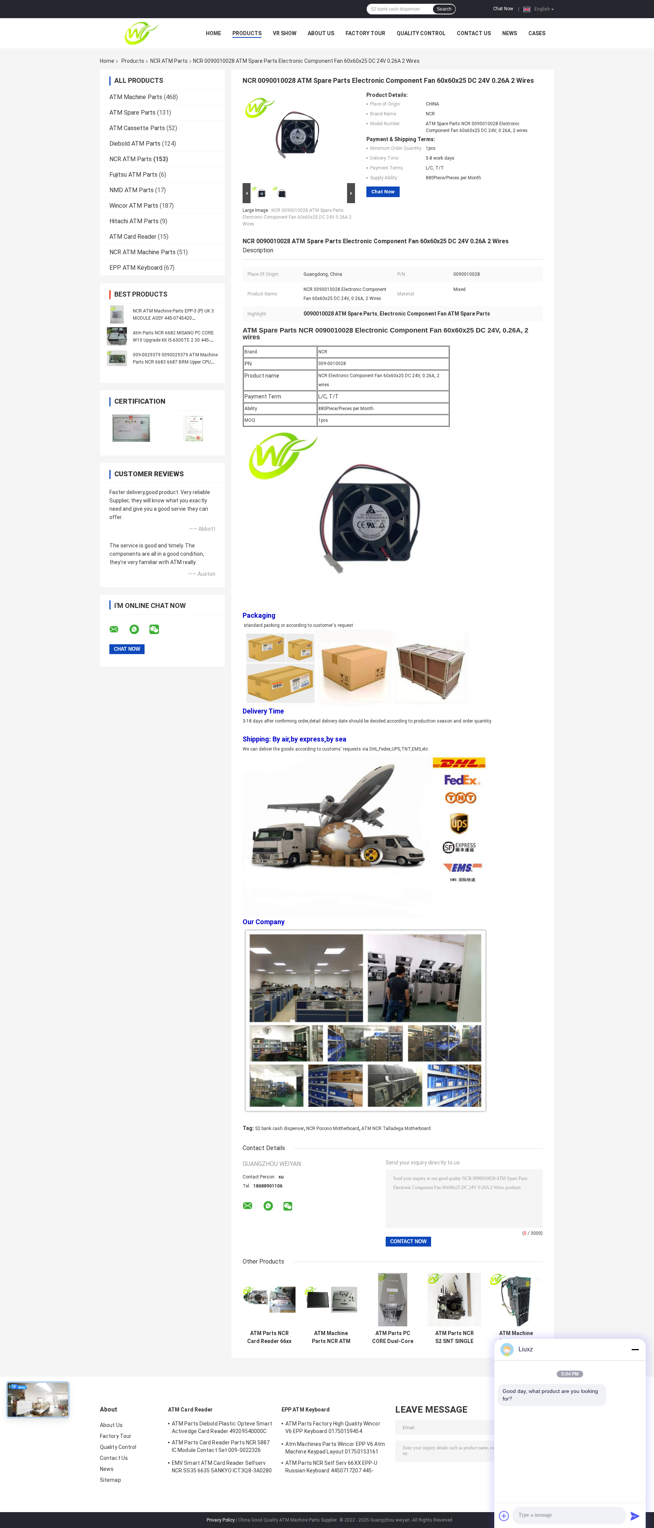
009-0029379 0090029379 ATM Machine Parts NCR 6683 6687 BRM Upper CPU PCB (175, 362)
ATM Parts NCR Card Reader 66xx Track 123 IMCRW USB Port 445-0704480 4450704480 (269, 1337)
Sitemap (110, 1480)
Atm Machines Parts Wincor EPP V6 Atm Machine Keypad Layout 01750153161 (335, 1448)
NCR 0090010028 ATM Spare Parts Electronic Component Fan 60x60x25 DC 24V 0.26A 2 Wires (297, 217)
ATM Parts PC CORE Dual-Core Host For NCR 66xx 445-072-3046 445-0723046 (393, 1337)
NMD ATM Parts (131, 190)
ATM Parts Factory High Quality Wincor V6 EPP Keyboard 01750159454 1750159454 (332, 1428)
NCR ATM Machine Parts (142, 252)
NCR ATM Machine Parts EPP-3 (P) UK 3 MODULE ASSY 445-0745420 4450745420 (173, 318)
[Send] (635, 1516)
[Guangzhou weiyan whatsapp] (138, 629)
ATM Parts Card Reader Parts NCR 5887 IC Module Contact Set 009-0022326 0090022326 (221, 1447)
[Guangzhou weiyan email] (118, 629)
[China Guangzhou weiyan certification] (131, 428)
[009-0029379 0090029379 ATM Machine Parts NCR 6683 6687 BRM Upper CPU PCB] (117, 358)
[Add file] (504, 1516)
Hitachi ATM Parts (134, 221)
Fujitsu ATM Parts (133, 174)
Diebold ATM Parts (134, 143)
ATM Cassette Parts (137, 128)
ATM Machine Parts (135, 97)
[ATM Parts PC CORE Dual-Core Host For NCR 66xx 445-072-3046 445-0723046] (392, 1299)
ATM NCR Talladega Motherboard (396, 1128)
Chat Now (503, 8)
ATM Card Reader (132, 236)
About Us (321, 33)
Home (213, 33)
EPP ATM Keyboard (135, 267)
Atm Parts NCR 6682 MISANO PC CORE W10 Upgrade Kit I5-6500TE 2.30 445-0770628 (173, 340)
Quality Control (421, 33)
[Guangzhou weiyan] (141, 33)
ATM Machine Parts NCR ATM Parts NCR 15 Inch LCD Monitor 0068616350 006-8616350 (330, 1337)
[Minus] (635, 1349)
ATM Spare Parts (132, 112)
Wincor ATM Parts (133, 205)
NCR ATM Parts (169, 61)
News (509, 33)
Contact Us (474, 33)
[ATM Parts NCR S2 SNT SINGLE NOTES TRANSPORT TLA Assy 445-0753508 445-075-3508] (454, 1299)
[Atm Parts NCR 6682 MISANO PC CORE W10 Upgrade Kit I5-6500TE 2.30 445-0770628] (117, 336)
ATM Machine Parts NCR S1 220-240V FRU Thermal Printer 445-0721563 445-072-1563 (516, 1337)
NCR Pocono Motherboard (332, 1128)
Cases (536, 33)
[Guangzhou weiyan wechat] (158, 629)
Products (247, 33)
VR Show (284, 33)
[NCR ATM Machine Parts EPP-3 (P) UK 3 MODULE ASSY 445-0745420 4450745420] (117, 314)
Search (444, 9)
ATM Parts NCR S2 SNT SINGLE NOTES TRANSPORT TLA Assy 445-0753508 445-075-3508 (454, 1337)
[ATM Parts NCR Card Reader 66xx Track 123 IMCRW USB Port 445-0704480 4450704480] (269, 1299)
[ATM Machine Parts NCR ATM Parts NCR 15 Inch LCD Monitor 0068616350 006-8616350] (331, 1299)
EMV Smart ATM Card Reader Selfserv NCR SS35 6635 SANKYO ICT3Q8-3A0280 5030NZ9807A (222, 1468)
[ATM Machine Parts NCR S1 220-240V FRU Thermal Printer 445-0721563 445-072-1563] (516, 1299)
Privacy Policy (221, 1520)
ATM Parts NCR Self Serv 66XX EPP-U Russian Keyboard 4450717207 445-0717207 (331, 1468)
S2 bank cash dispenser (279, 1128)
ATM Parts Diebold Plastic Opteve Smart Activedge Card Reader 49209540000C (222, 1427)
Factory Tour (365, 33)
